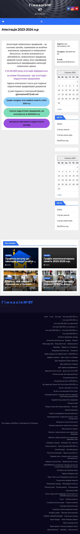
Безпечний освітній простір (55, 340)
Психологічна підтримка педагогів (67, 480)
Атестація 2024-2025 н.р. (70, 330)
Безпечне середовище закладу (68, 337)
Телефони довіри (54, 512)
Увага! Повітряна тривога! (70, 519)
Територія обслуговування (69, 512)
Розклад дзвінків (61, 487)
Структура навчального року (69, 506)
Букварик (68, 340)
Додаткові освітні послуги (53, 371)
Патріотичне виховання (54, 453)
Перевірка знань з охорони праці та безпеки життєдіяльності (64, 457)
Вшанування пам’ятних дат (60, 350)
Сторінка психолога (71, 499)
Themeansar (34, 423)
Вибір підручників (48, 344)
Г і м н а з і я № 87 (17, 302)
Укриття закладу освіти (70, 523)
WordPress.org (62, 141)
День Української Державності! (68, 367)
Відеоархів (56, 347)
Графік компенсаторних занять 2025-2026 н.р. (59, 260)
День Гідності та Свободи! (69, 357)
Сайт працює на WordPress (10, 423)
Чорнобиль (63, 529)
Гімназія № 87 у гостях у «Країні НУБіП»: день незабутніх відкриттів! (59, 284)
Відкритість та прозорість (70, 347)
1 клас (51, 316)
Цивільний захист (53, 529)
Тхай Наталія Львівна (71, 516)
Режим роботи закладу (54, 484)
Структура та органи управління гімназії (65, 509)
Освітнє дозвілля (51, 446)
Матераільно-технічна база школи (67, 422)
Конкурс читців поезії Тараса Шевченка (57, 406)
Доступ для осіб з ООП (70, 371)
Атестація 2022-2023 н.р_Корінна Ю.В (66, 323)
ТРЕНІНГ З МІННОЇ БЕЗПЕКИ (53, 516)
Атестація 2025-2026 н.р (70, 333)
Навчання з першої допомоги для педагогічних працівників (63, 433)
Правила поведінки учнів (70, 473)
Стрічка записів (63, 129)
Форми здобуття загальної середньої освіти (64, 526)
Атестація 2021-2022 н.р (70, 316)
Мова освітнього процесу (70, 429)
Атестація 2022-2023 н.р (70, 320)
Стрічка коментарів (64, 135)
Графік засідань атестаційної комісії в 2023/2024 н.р (61, 354)
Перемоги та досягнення (53, 461)
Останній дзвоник (72, 449)
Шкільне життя (73, 529)
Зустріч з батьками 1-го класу (68, 388)
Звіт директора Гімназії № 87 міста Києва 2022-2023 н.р (60, 384)
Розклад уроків (73, 487)
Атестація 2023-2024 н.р (53, 330)
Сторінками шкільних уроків (55, 502)
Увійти (59, 124)
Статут (62, 499)
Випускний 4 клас (60, 344)
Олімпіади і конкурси (53, 443)
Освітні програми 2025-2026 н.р (68, 446)
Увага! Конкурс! (55, 519)
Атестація (58, 316)
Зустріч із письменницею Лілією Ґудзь (65, 391)
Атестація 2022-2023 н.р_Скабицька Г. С (65, 327)
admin (9, 265)
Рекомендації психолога (70, 484)
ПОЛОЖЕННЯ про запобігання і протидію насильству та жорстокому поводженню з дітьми (61, 466)
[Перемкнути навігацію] (41, 21)
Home (46, 316)
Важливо (8, 255)
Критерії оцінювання (71, 410)
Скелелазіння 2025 (72, 490)
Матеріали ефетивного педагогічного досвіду (63, 425)
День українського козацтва (69, 364)
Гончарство (74, 350)
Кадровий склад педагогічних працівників (65, 400)
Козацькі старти (73, 403)
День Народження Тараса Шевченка (66, 361)
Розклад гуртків (50, 487)
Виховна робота (73, 344)
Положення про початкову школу (67, 470)
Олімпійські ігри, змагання (69, 443)
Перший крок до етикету (70, 461)
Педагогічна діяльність (70, 453)
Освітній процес (60, 449)
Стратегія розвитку (72, 502)
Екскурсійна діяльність (70, 377)
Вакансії (75, 340)
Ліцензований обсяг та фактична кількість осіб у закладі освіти (62, 417)
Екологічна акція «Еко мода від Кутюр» (65, 374)
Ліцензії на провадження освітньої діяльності (63, 413)
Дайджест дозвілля (53, 357)
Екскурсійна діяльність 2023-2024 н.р (66, 381)
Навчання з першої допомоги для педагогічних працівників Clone (63, 438)
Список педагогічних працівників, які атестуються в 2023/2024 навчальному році (61, 495)
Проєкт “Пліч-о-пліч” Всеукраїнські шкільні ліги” (63, 477)
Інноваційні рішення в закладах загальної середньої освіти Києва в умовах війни (61, 395)
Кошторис (75, 406)
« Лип (59, 109)
